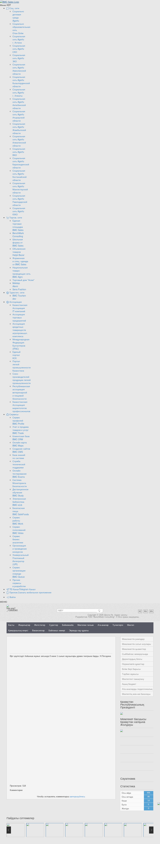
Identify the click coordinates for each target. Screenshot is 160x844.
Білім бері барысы (131, 669)
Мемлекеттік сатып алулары (136, 644)
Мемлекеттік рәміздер (133, 639)
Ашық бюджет (129, 684)
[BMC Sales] (9, 1)
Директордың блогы (132, 659)
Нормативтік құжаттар (133, 664)
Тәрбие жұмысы (130, 674)
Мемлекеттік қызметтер (134, 649)
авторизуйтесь (77, 796)
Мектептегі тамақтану (133, 679)
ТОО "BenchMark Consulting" (101, 617)
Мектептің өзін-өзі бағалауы (136, 694)
